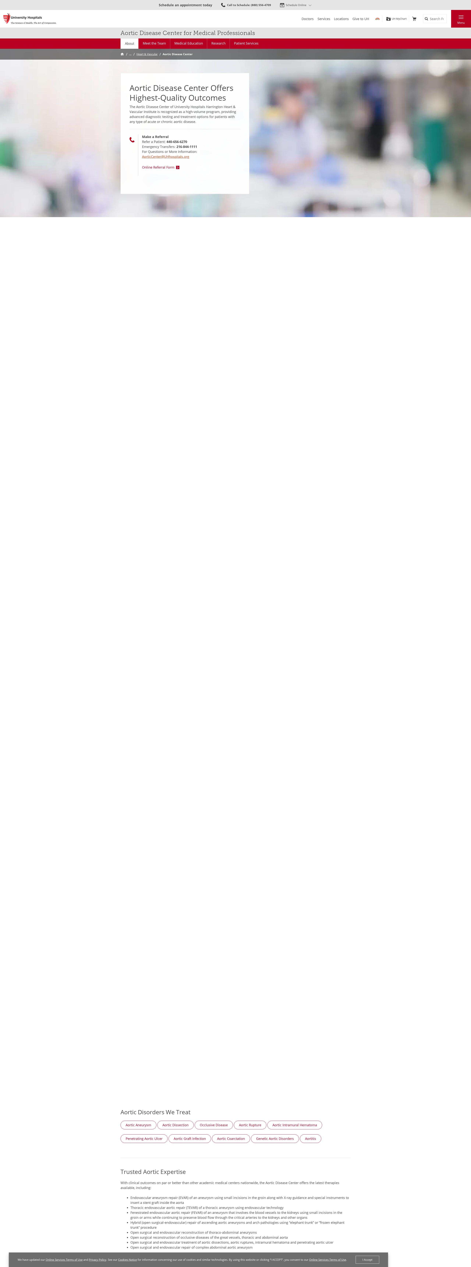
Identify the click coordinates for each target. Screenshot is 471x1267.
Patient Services (246, 43)
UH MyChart (399, 18)
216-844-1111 (186, 146)
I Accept (367, 1259)
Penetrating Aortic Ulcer (144, 1138)
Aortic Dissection (175, 1125)
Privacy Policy (97, 1259)
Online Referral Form (158, 167)
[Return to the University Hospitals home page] (29, 18)
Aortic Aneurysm (138, 1125)
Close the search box (449, 18)
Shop (414, 18)
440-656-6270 (177, 141)
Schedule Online (296, 5)
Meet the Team (154, 43)
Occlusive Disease (214, 1125)
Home (122, 54)
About (129, 43)
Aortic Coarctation (231, 1138)
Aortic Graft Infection (190, 1138)
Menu (461, 22)
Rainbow (377, 18)
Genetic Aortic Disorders (275, 1138)
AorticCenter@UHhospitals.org (165, 156)
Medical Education (188, 43)
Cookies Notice (127, 1259)
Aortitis (310, 1138)
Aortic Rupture (250, 1125)
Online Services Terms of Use (64, 1259)
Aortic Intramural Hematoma (294, 1125)
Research (218, 43)
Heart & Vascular (147, 54)
